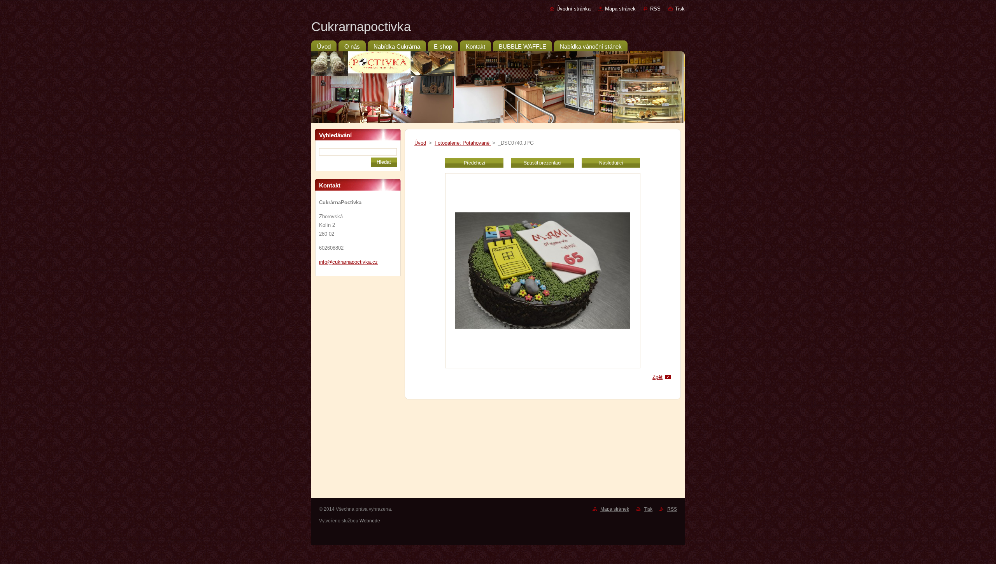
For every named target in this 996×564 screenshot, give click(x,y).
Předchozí (474, 163)
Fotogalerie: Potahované (463, 143)
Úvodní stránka (573, 9)
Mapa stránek (620, 9)
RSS (655, 9)
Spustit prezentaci (542, 163)
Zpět (657, 377)
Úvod (420, 143)
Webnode (369, 521)
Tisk (680, 9)
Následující (611, 163)
